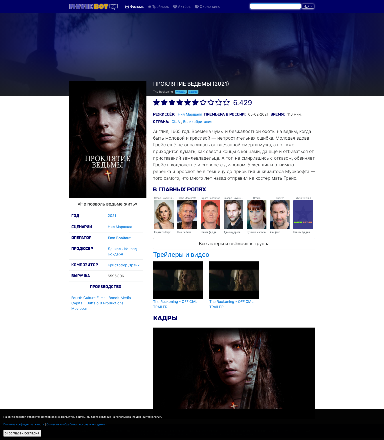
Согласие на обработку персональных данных (76, 424)
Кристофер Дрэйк (124, 265)
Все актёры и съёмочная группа (234, 243)
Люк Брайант (119, 238)
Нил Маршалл (120, 226)
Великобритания (197, 121)
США (176, 121)
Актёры (184, 6)
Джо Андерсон (232, 232)
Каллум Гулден (301, 232)
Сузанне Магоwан (256, 232)
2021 (112, 215)
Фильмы (136, 6)
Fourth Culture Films (88, 297)
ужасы (181, 91)
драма (193, 91)
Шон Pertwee (184, 232)
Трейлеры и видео (181, 254)
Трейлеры (160, 6)
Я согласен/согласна (22, 433)
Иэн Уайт (275, 232)
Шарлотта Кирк (162, 232)
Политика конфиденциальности (23, 424)
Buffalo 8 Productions (105, 303)
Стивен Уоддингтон (211, 232)
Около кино (209, 6)
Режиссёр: (164, 114)
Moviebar (79, 308)
